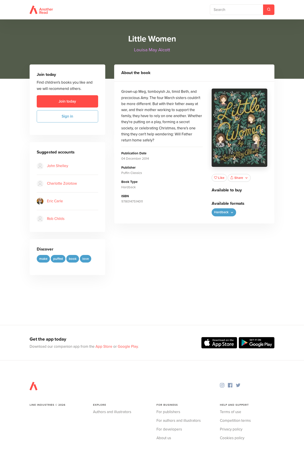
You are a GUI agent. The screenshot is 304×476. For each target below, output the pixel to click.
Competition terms (235, 420)
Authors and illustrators (112, 412)
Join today (67, 101)
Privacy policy (231, 429)
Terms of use (230, 412)
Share (238, 178)
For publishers (168, 412)
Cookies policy (232, 438)
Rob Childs (56, 218)
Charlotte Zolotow (62, 183)
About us (163, 438)
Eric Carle (55, 201)
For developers (169, 429)
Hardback (221, 212)
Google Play (128, 346)
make (43, 259)
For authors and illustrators (178, 420)
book (73, 259)
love (85, 259)
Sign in (67, 116)
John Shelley (57, 165)
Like (221, 178)
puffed (58, 259)
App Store (103, 346)
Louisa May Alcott (152, 50)
